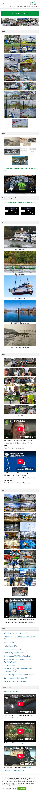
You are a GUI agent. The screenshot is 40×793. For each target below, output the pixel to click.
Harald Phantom (17, 718)
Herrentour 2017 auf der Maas (16, 681)
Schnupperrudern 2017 (13, 649)
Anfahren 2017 (9, 642)
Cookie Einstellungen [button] (9, 789)
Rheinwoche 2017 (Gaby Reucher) (17, 656)
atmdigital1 (22, 743)
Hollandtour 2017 (10, 646)
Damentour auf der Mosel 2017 (16, 678)
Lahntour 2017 (9, 665)
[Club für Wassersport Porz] (24, 4)
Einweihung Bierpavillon (13, 653)
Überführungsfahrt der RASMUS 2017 (19, 675)
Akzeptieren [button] (22, 788)
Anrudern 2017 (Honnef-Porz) (15, 633)
